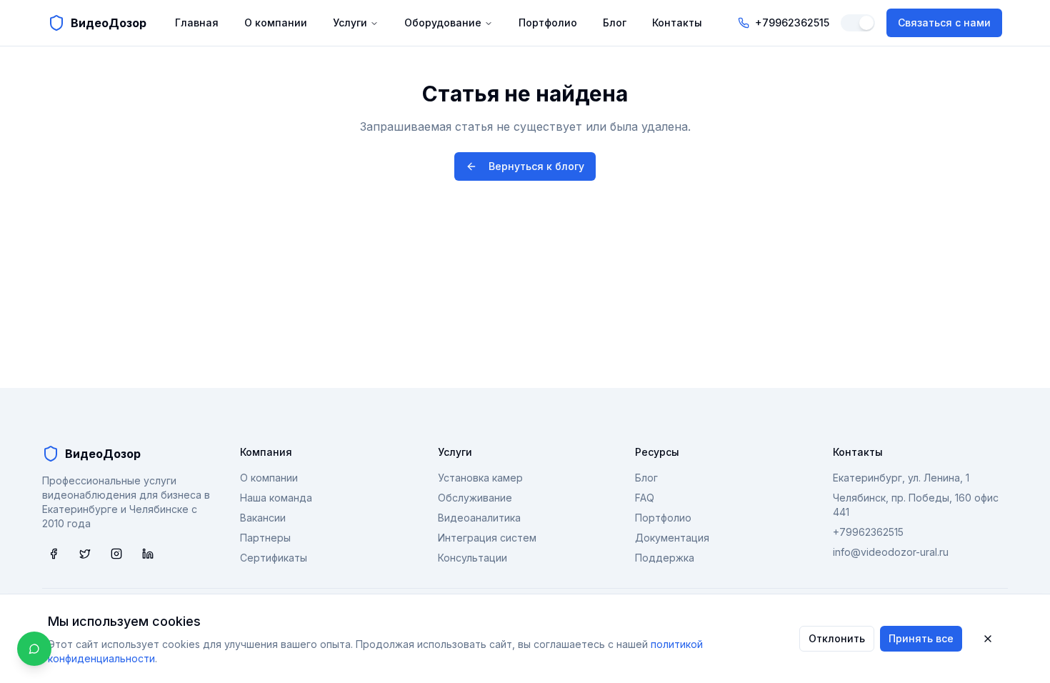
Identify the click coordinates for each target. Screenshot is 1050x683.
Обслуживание (475, 498)
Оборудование (442, 22)
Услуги (350, 22)
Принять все (921, 638)
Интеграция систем (487, 538)
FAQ (644, 498)
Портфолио (548, 22)
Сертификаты (273, 558)
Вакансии (263, 518)
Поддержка (664, 558)
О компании (275, 22)
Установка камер (480, 478)
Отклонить (837, 638)
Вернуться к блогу (536, 166)
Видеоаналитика (479, 518)
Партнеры (265, 538)
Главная (197, 22)
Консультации (472, 558)
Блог (614, 22)
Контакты (677, 22)
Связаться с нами (944, 22)
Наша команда (276, 498)
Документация (672, 538)
